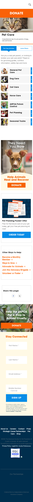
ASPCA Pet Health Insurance (17, 488)
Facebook (7, 462)
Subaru (17, 480)
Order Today (16, 235)
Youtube (16, 462)
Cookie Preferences (25, 446)
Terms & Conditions (10, 411)
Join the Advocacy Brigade (15, 269)
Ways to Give (8, 262)
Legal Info (15, 446)
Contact (21, 429)
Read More (16, 70)
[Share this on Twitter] (20, 296)
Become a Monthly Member (11, 258)
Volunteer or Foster (11, 273)
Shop (19, 434)
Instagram (21, 462)
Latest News (24, 48)
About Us (4, 429)
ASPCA (17, 422)
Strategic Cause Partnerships (14, 431)
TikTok (26, 462)
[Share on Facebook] (13, 296)
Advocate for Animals (12, 266)
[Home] (17, 4)
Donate (16, 13)
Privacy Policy (18, 411)
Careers (13, 429)
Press (28, 429)
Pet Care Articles (8, 48)
